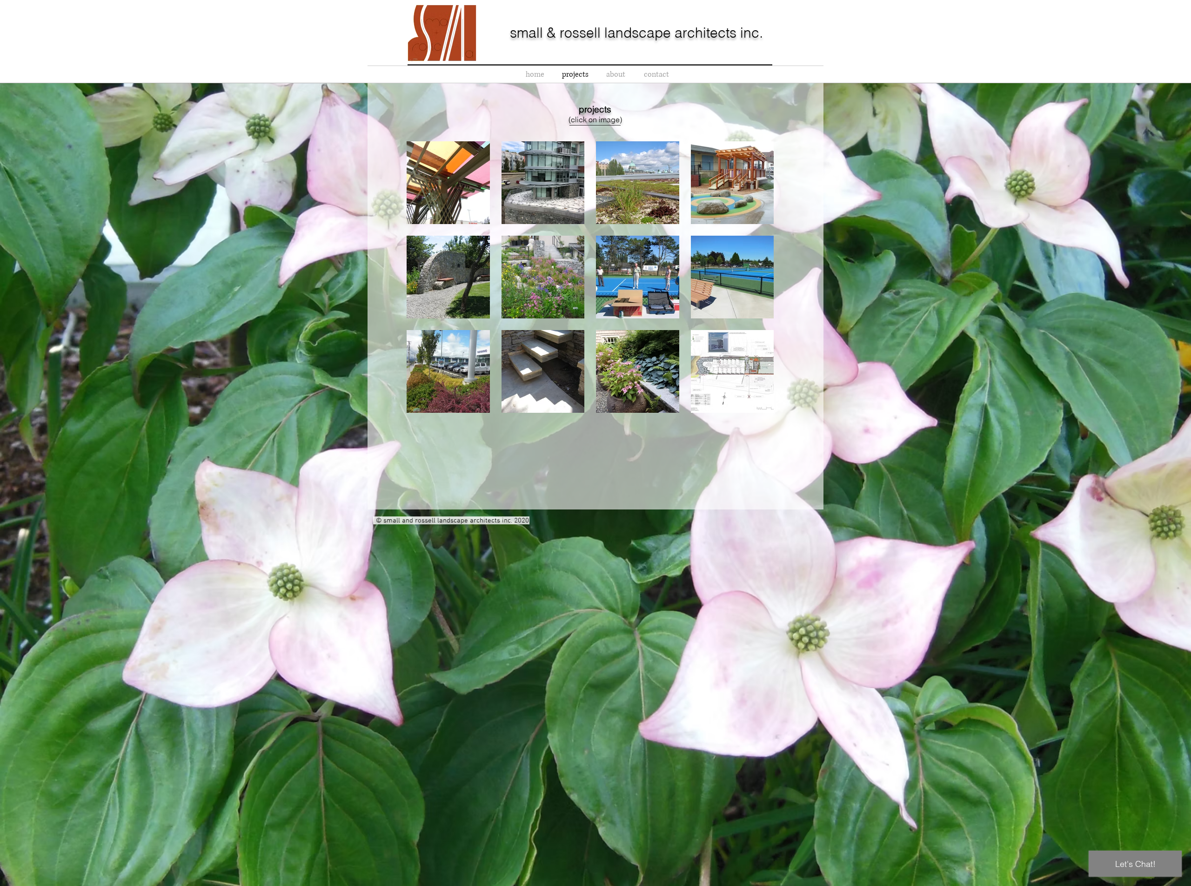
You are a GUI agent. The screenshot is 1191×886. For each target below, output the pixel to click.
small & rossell (557, 32)
